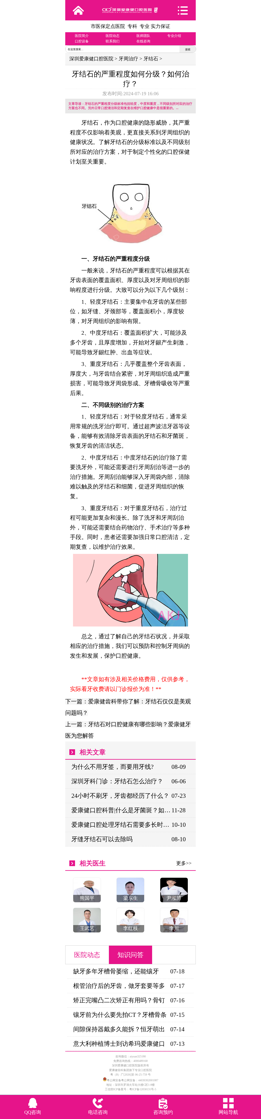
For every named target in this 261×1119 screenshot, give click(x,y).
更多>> (184, 863)
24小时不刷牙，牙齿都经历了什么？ (120, 795)
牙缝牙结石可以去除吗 (102, 839)
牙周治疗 (128, 58)
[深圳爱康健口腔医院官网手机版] (130, 10)
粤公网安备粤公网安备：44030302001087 (132, 1080)
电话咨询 (98, 1112)
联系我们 (112, 41)
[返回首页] (78, 10)
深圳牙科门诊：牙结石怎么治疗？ (117, 781)
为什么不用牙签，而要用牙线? (112, 766)
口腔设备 (82, 41)
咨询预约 (163, 1112)
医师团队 (143, 36)
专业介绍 (174, 36)
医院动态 (112, 36)
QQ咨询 (32, 1112)
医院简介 (82, 36)
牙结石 (151, 58)
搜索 (187, 49)
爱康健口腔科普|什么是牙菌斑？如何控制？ (121, 810)
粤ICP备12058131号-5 (142, 1089)
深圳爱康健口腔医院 (91, 58)
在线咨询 (143, 41)
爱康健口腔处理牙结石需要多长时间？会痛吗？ (121, 824)
